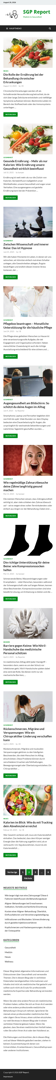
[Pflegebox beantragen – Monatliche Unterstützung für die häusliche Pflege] (28, 302)
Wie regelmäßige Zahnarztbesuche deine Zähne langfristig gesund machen (25, 486)
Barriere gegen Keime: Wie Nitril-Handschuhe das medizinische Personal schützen (24, 649)
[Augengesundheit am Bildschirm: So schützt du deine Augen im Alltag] (28, 382)
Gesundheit (8, 157)
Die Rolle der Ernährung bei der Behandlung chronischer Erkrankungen (23, 78)
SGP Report (36, 11)
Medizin (6, 642)
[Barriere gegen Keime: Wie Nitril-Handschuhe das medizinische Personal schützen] (28, 624)
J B (22, 86)
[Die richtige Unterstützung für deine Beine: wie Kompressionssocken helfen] (28, 541)
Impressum (8, 1076)
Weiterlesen (9, 113)
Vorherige (12, 872)
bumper (21, 172)
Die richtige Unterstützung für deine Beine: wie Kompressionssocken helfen (26, 566)
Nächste (28, 878)
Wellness (9, 961)
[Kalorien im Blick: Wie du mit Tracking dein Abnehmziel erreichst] (28, 801)
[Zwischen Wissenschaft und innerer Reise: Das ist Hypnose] (28, 223)
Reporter (21, 411)
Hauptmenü (15, 28)
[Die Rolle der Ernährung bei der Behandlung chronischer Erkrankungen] (28, 53)
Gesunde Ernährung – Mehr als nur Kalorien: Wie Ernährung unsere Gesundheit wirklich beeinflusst (25, 164)
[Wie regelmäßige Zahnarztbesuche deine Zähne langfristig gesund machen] (28, 461)
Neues (5, 71)
